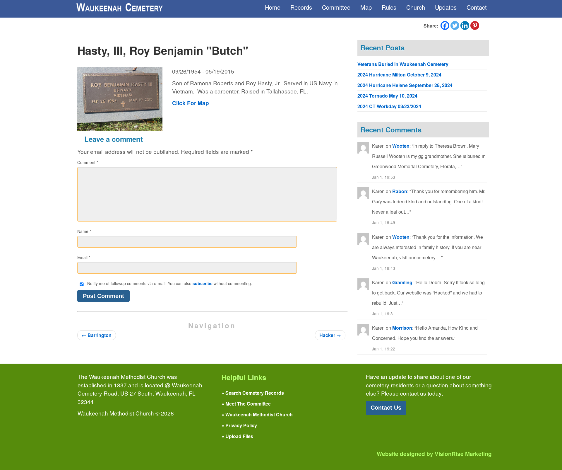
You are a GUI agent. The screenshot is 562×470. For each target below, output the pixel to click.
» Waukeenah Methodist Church (257, 414)
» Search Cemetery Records (253, 392)
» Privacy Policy (239, 425)
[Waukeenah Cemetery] (119, 7)
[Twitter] (454, 25)
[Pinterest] (474, 25)
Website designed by (434, 454)
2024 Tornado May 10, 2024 (387, 95)
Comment (87, 162)
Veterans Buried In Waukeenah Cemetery (402, 64)
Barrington (97, 335)
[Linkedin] (464, 25)
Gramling (402, 282)
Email (83, 257)
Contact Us (386, 407)
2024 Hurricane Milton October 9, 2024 (399, 74)
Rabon (399, 191)
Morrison (402, 327)
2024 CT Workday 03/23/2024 (389, 106)
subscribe (203, 283)
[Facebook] (445, 25)
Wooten (400, 145)
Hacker (330, 335)
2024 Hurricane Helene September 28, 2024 (405, 85)
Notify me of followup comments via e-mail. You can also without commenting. (169, 283)
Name (84, 231)
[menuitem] (272, 7)
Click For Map (190, 103)
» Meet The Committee (246, 403)
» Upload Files (237, 436)
